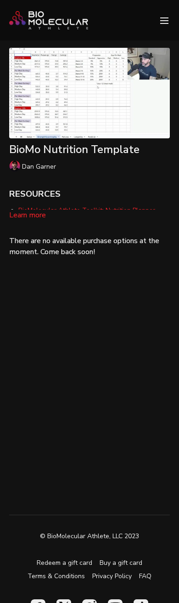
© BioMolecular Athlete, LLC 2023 (89, 536)
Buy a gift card (121, 562)
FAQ (145, 576)
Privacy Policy (112, 576)
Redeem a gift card (64, 562)
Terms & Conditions (56, 576)
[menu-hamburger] (164, 20)
